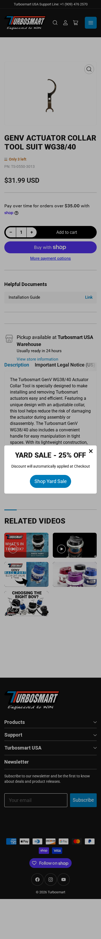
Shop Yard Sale (50, 481)
